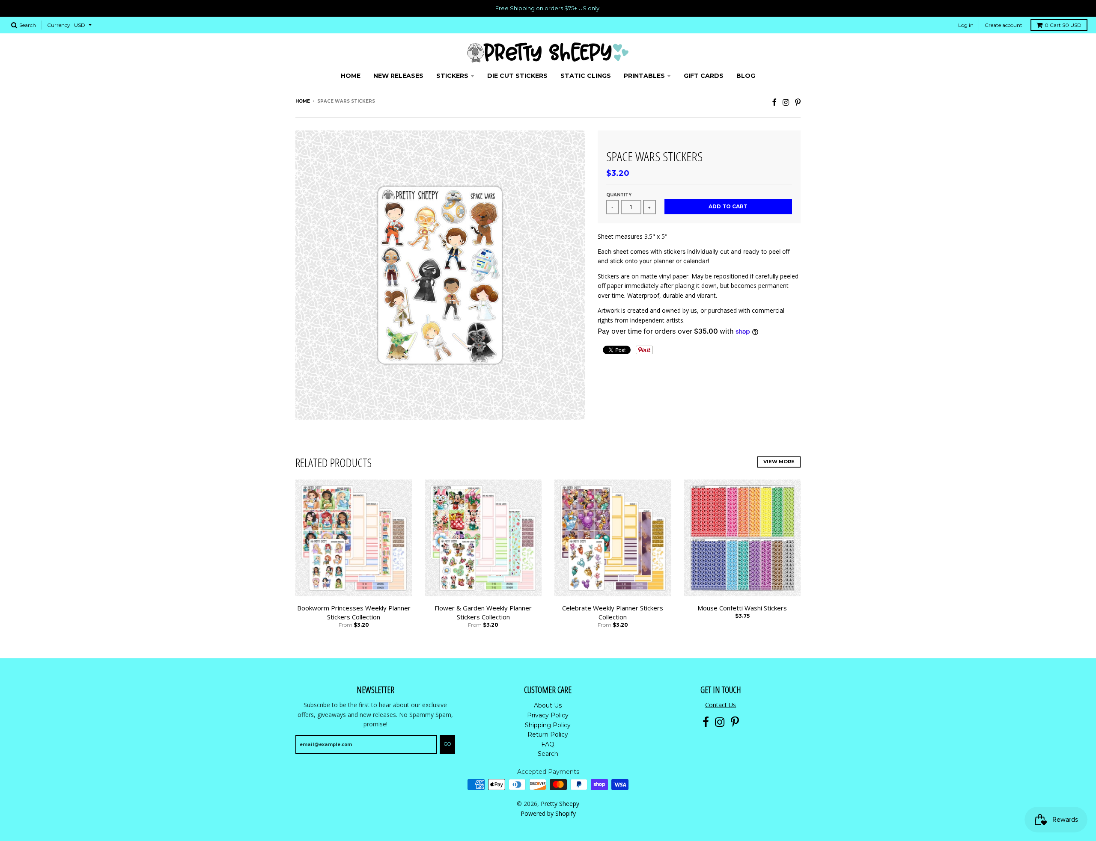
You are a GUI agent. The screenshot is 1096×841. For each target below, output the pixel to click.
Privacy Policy (548, 715)
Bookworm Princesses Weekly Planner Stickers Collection (354, 612)
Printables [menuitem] (644, 76)
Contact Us (720, 705)
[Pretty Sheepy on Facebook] (774, 102)
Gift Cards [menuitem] (704, 76)
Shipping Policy (548, 725)
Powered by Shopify (548, 813)
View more (779, 462)
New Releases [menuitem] (398, 76)
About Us (548, 705)
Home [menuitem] (350, 76)
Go (447, 744)
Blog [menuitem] (745, 76)
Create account (1003, 25)
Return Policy (547, 734)
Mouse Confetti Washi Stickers (742, 608)
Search (548, 754)
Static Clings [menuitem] (585, 76)
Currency (58, 25)
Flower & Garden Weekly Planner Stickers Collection (483, 612)
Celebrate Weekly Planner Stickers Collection (612, 612)
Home (302, 101)
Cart (1063, 25)
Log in (966, 25)
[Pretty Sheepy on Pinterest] (798, 102)
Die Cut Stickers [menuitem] (517, 76)
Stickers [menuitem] (452, 76)
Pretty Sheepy (560, 804)
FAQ (547, 744)
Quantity (618, 195)
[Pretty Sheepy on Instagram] (786, 102)
